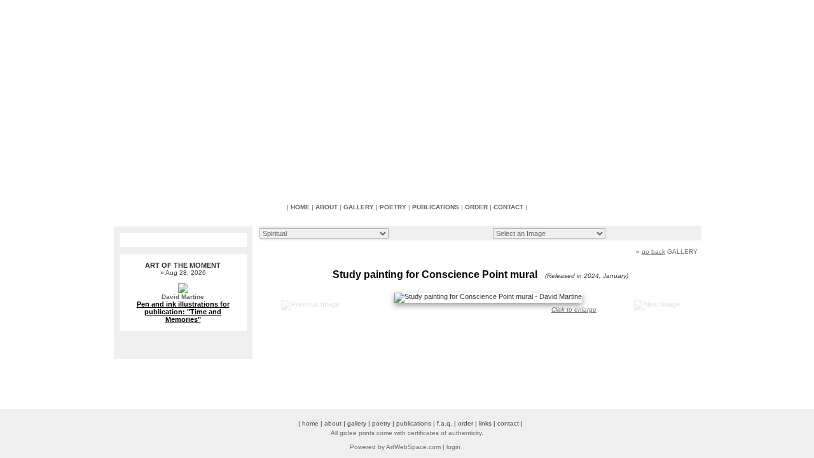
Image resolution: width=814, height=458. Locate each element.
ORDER (476, 207)
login (453, 446)
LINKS (485, 423)
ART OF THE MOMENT (183, 265)
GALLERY (358, 207)
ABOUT (326, 207)
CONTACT (508, 207)
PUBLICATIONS (435, 207)
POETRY (393, 207)
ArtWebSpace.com (413, 446)
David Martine (183, 296)
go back (653, 251)
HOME (300, 207)
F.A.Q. (444, 423)
